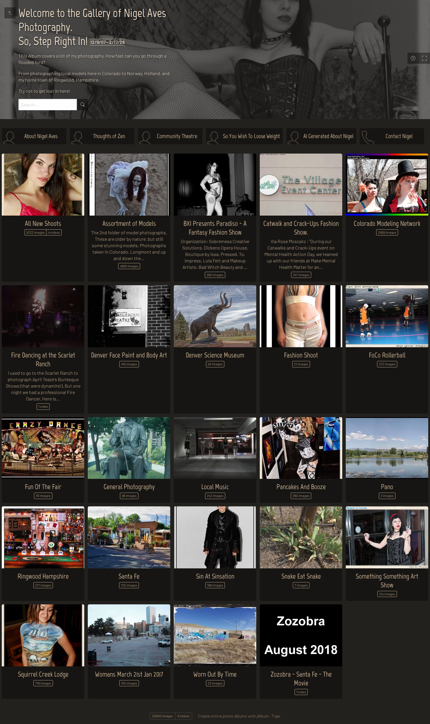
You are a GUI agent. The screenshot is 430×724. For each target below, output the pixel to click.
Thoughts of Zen (109, 136)
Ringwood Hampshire (43, 576)
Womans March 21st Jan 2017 (129, 674)
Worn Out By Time (215, 674)
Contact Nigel (399, 136)
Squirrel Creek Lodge (43, 674)
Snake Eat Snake (301, 576)
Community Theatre (177, 136)
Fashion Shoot (301, 355)
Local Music (215, 486)
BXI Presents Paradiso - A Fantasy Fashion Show (215, 227)
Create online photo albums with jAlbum (233, 715)
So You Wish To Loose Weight (251, 136)
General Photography (129, 486)
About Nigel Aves (41, 136)
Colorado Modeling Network (387, 223)
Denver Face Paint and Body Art (129, 355)
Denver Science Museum (215, 355)
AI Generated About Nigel (328, 136)
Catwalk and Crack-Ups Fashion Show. (301, 227)
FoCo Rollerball (387, 355)
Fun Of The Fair (43, 486)
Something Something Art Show (387, 580)
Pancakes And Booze (301, 486)
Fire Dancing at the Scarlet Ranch (43, 359)
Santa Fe (129, 576)
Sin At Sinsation (215, 576)
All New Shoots (43, 223)
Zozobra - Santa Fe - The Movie (301, 678)
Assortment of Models (129, 223)
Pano (387, 486)
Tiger (276, 715)
